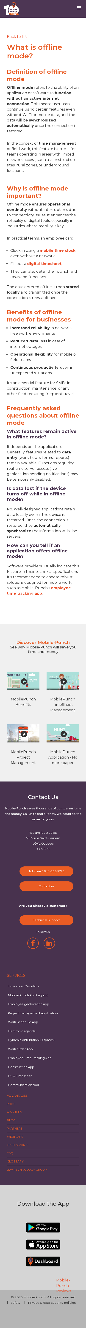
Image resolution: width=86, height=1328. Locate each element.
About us (14, 1112)
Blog (11, 1120)
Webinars (15, 1136)
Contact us (46, 886)
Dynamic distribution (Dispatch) (31, 1040)
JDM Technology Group (27, 1169)
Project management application (33, 1013)
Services (16, 975)
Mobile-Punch (34, 1297)
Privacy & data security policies (52, 1302)
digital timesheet (44, 264)
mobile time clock (57, 250)
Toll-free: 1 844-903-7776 (46, 871)
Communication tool (23, 1085)
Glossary (15, 1161)
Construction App (21, 1067)
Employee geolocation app (28, 1004)
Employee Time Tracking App (30, 1058)
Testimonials (17, 1145)
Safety (15, 1302)
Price (11, 1104)
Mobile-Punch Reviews (63, 1285)
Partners (15, 1128)
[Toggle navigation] (81, 8)
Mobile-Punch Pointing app (28, 995)
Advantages (17, 1095)
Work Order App (20, 1049)
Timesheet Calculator (24, 986)
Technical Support (46, 920)
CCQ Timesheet (20, 1076)
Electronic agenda (22, 1031)
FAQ (10, 1153)
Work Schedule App (23, 1022)
